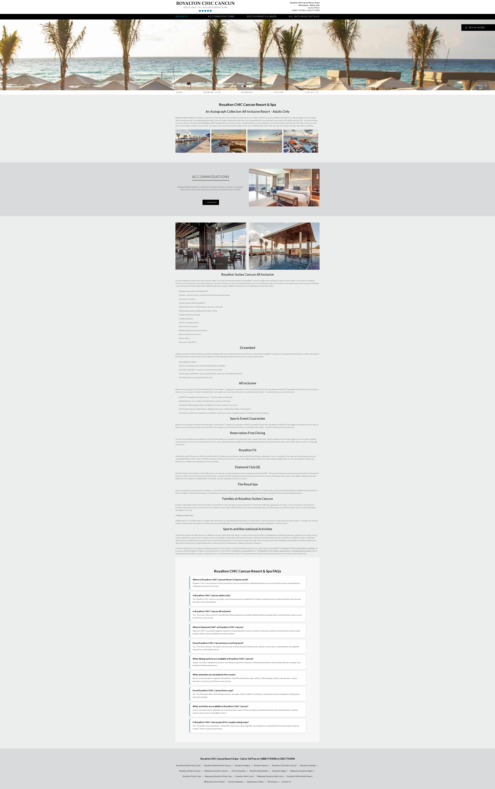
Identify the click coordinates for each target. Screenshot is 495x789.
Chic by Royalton (238, 771)
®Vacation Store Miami (214, 781)
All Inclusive (272, 781)
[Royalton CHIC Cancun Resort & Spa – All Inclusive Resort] (205, 7)
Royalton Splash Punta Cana (188, 765)
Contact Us (312, 92)
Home (179, 92)
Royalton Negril (279, 771)
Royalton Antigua (242, 765)
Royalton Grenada (308, 765)
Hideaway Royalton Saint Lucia (270, 776)
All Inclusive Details (304, 16)
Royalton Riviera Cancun (189, 771)
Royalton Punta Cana (192, 776)
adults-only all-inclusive (228, 599)
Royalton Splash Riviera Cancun (217, 765)
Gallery (279, 92)
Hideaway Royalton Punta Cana (218, 776)
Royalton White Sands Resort (299, 776)
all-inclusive (229, 615)
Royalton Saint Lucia (244, 776)
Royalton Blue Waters (259, 771)
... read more (210, 202)
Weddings (247, 92)
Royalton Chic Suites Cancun (284, 765)
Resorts (181, 16)
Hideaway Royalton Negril (301, 771)
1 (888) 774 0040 (298, 10)
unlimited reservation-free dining (220, 662)
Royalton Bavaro (261, 765)
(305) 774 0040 (313, 10)
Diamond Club (212, 92)
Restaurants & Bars (261, 16)
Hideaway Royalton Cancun (216, 771)
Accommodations (221, 16)
